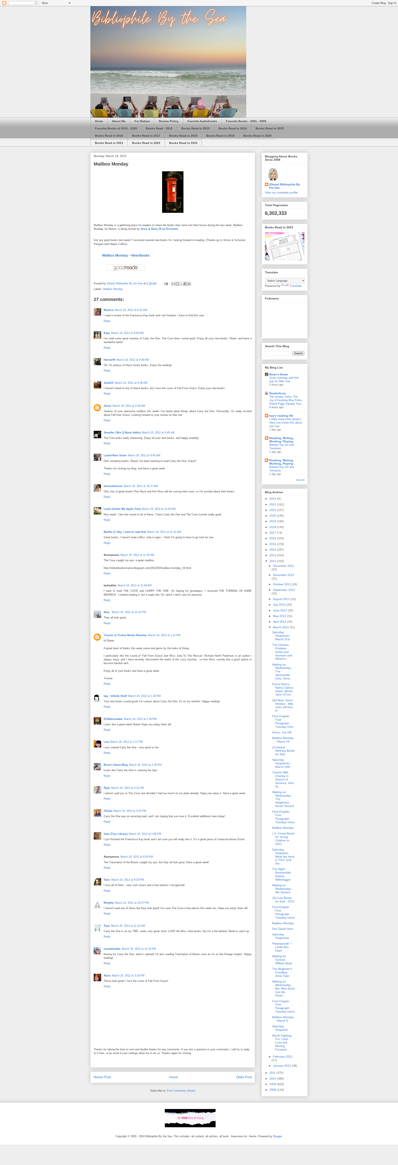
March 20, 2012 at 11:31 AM (128, 925)
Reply (107, 321)
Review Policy (168, 121)
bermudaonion (113, 486)
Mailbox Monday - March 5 (283, 1018)
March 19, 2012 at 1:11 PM (164, 635)
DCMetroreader (113, 719)
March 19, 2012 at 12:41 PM (129, 612)
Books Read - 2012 (159, 128)
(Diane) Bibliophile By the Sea (284, 186)
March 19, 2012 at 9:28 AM (129, 405)
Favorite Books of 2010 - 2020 (116, 128)
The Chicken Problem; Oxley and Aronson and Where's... (282, 651)
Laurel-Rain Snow (115, 455)
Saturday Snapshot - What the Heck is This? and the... (283, 856)
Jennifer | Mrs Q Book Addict (122, 432)
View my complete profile (281, 192)
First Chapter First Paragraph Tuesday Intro (282, 721)
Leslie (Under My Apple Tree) (122, 508)
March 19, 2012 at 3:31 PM (127, 787)
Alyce (107, 975)
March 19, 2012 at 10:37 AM (141, 486)
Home (99, 121)
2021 (273, 510)
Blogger (277, 1136)
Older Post (244, 1077)
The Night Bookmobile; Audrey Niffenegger (281, 874)
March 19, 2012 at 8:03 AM (127, 333)
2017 (273, 532)
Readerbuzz (277, 393)
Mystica (108, 310)
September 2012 (284, 590)
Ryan (107, 787)
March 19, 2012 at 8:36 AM (131, 382)
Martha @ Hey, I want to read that (125, 531)
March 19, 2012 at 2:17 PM (126, 741)
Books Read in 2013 (195, 128)
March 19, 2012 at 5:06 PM (145, 833)
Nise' (107, 612)
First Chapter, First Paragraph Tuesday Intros (283, 817)
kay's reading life (281, 415)
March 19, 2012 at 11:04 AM (159, 508)
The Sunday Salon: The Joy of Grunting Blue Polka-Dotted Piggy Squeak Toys (285, 400)
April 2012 (280, 621)
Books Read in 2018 (183, 135)
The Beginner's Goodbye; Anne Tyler (282, 972)
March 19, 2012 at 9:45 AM (158, 432)
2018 (273, 527)
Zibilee (108, 810)
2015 (273, 544)
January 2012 (282, 1065)
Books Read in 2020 (257, 135)
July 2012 (279, 604)
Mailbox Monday (113, 289)
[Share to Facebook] (185, 284)
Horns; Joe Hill (281, 732)
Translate (296, 285)
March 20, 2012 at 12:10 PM (139, 948)
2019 (273, 521)
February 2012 (282, 1056)
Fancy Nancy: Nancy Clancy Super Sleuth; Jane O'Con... (282, 689)
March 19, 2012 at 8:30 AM (132, 359)
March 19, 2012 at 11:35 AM (137, 554)
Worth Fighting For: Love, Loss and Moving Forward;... (281, 1042)
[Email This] (173, 284)
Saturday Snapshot (280, 1028)
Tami (107, 925)
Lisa (106, 741)
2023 (273, 498)
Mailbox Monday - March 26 (283, 739)
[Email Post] (166, 283)
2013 (273, 555)
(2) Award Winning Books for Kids (283, 751)
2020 (273, 515)
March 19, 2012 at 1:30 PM (140, 719)
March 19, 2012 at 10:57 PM (132, 902)
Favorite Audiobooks (202, 121)
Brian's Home (278, 374)
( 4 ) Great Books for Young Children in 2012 (283, 838)
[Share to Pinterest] (189, 284)
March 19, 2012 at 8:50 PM (136, 856)
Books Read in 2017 (146, 135)
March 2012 (281, 627)
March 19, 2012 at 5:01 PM (130, 810)
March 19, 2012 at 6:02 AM (131, 310)
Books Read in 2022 (146, 143)
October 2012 (282, 584)
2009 (273, 1084)
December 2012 (283, 565)
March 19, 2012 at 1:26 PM (144, 696)
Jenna (107, 405)
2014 (273, 549)
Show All (300, 480)
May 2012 (280, 616)
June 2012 (280, 610)
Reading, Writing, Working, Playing (281, 439)
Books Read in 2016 (109, 135)
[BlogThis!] (177, 284)
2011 (273, 1072)
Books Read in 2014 (232, 128)
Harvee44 (109, 359)
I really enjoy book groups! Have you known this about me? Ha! (285, 423)
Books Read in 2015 (270, 128)
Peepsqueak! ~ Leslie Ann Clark (282, 947)
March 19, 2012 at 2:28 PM (145, 764)
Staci (107, 879)
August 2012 (281, 599)
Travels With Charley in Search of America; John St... (283, 779)
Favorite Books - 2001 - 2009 (246, 121)
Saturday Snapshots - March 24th (281, 763)
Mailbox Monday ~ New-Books (126, 255)
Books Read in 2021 (109, 143)
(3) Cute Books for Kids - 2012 (283, 899)
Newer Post (102, 1077)
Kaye (107, 333)
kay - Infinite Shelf (115, 696)
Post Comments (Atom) (181, 1090)
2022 (273, 504)
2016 (273, 538)
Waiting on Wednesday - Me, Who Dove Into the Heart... (283, 988)
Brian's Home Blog (116, 764)
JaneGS (109, 382)
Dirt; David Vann (282, 928)
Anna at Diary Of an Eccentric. (160, 228)
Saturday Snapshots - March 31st (281, 636)
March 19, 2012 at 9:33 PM (127, 879)
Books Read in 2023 (183, 143)
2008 (273, 1089)
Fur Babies (142, 121)
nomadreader (112, 948)
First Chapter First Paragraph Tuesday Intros (283, 912)
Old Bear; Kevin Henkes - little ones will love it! (282, 705)
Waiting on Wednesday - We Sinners (282, 889)
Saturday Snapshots (280, 936)
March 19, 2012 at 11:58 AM (135, 585)
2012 (273, 561)
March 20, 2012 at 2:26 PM (128, 975)
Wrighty (109, 902)
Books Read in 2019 (220, 135)
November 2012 (283, 575)
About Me (119, 121)
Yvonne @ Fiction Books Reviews (125, 635)
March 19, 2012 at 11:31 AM (164, 531)
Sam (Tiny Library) (115, 833)
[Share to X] (181, 284)
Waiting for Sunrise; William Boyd (282, 959)
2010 (273, 1078)
